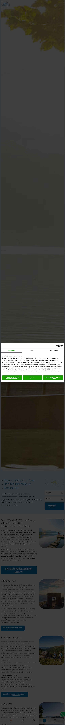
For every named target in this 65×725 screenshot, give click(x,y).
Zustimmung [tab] (11, 350)
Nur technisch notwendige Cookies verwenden (12, 378)
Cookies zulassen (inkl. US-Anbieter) (53, 378)
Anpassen (31, 378)
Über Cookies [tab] (54, 350)
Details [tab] (32, 350)
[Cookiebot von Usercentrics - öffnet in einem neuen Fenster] (56, 346)
